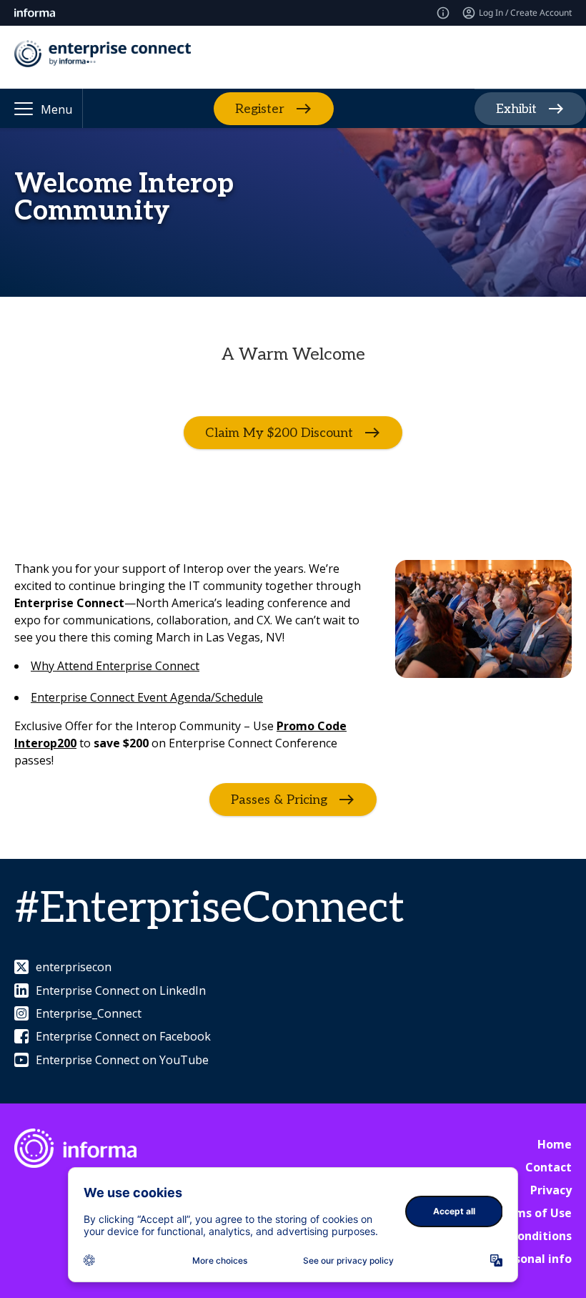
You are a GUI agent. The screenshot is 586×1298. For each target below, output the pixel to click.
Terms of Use (533, 1213)
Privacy (551, 1190)
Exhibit (516, 109)
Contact (548, 1167)
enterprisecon (73, 967)
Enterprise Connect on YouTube (122, 1060)
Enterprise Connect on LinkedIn (121, 990)
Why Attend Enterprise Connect (115, 666)
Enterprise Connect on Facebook (123, 1036)
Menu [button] (56, 109)
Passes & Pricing (279, 799)
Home (554, 1144)
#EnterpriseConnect (209, 909)
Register (259, 108)
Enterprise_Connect (88, 1013)
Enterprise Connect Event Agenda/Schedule (147, 697)
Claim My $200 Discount (279, 433)
